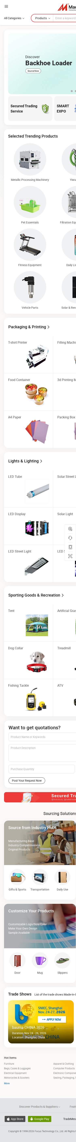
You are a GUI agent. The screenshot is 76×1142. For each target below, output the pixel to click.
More (7, 1083)
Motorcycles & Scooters (16, 1077)
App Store (15, 1119)
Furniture (9, 1063)
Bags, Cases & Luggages (17, 1068)
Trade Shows (19, 994)
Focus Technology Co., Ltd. (49, 1131)
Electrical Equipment (15, 1073)
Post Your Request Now (27, 780)
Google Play (39, 1119)
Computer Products (64, 1068)
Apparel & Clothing (63, 1063)
